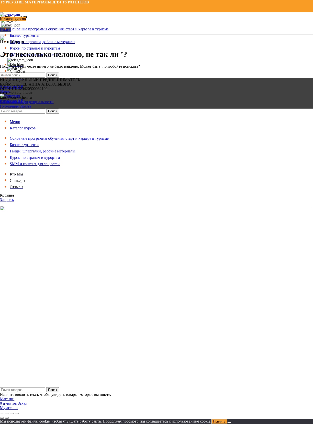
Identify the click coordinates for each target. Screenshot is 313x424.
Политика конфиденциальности (27, 102)
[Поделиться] (12, 413)
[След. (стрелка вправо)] (7, 418)
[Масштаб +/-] (2, 413)
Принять (219, 421)
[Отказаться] (229, 422)
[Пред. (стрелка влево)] (2, 418)
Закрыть (7, 200)
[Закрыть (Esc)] (17, 413)
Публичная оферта (15, 106)
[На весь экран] (7, 413)
